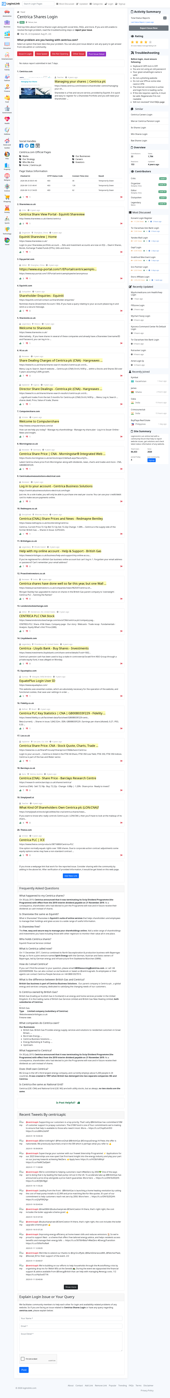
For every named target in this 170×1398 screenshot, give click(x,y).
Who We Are (28, 162)
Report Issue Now (149, 28)
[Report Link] (121, 197)
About (71, 1385)
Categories (98, 3)
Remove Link (101, 1385)
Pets (7, 159)
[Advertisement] (70, 118)
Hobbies (7, 134)
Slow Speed (41, 53)
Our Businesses (82, 156)
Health (7, 123)
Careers (7, 37)
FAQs (131, 1385)
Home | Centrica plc (31, 165)
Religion (7, 180)
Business (7, 27)
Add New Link (70, 875)
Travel (7, 244)
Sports (7, 223)
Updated (83, 3)
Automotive (7, 16)
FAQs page (159, 102)
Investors (79, 162)
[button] (78, 1102)
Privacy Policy (147, 1390)
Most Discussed (66, 3)
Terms (139, 1385)
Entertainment (7, 59)
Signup (122, 3)
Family (7, 70)
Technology (7, 234)
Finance (7, 91)
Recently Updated (143, 286)
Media (25, 156)
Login (110, 3)
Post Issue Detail (96, 54)
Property (7, 169)
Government (7, 113)
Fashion (7, 80)
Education (7, 48)
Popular (112, 1385)
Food (7, 102)
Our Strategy (28, 159)
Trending (122, 1385)
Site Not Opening (60, 53)
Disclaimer (148, 1385)
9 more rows (25, 1017)
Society (7, 212)
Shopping (7, 201)
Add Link (89, 1385)
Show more (70, 1287)
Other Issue (78, 53)
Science (7, 191)
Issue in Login (25, 53)
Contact (79, 1385)
